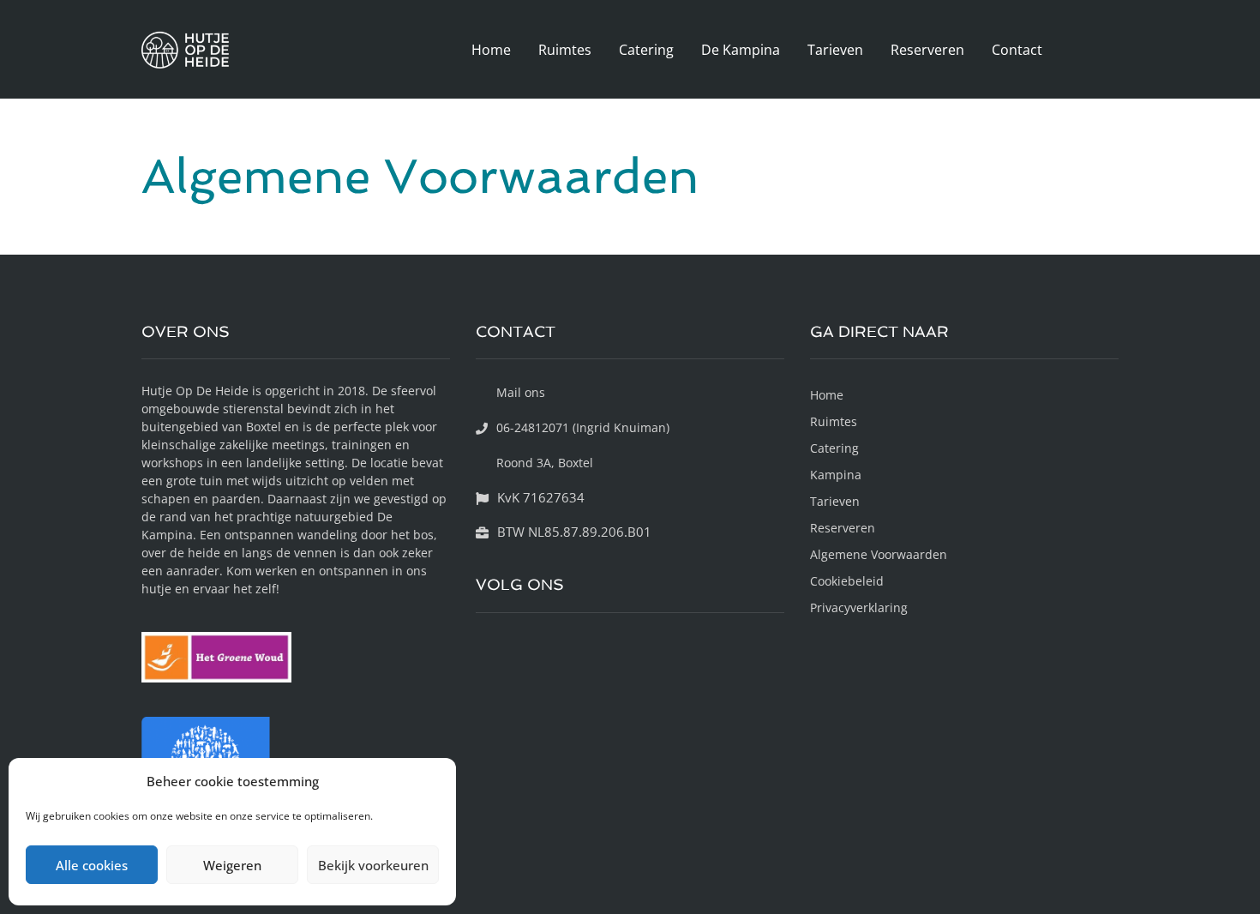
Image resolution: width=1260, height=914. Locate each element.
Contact (1017, 49)
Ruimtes (564, 49)
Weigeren (232, 865)
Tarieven (835, 49)
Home (491, 49)
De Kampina (740, 49)
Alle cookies (92, 865)
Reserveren (927, 49)
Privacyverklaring (859, 607)
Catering (646, 49)
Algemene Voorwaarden (878, 554)
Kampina (835, 474)
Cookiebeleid (847, 581)
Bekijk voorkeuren (373, 865)
